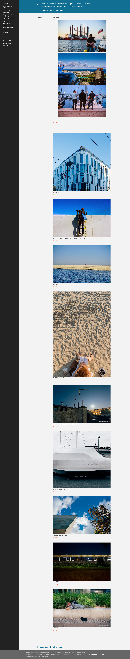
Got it (102, 654)
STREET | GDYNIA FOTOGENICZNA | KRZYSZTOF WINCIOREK (66, 4)
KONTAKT (61, 10)
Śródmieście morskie (60, 535)
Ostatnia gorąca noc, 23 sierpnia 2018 (67, 424)
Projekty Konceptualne (8, 27)
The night (56, 581)
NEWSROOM (45, 10)
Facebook (5, 32)
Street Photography (8, 10)
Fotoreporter (6, 12)
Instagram (5, 30)
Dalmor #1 (56, 284)
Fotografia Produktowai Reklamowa (8, 15)
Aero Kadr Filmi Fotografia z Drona (8, 24)
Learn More (93, 654)
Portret (4, 21)
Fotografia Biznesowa (8, 18)
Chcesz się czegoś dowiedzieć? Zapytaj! (50, 647)
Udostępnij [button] (39, 17)
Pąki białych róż (59, 489)
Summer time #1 (58, 378)
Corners (56, 192)
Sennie (55, 628)
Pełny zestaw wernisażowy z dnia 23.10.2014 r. (70, 238)
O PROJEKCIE (54, 10)
